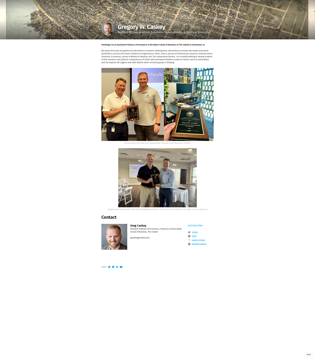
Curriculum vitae (195, 225)
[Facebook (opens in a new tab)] (113, 267)
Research (120, 4)
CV (112, 4)
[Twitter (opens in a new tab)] (109, 267)
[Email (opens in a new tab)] (121, 267)
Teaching (131, 4)
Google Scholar (198, 240)
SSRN (194, 236)
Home (105, 4)
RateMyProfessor (199, 244)
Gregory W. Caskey (141, 26)
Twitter (195, 232)
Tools (308, 354)
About (148, 4)
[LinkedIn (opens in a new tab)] (117, 267)
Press (140, 4)
